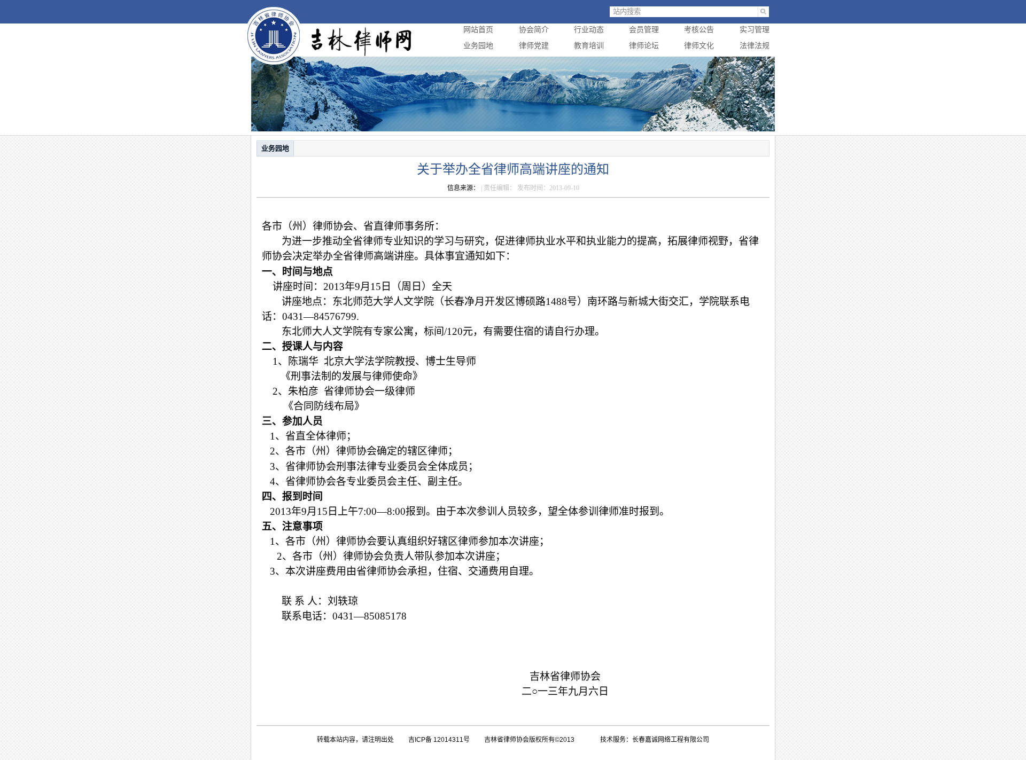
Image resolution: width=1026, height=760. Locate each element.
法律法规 (755, 46)
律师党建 (534, 46)
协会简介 (534, 30)
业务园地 (478, 46)
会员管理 (644, 30)
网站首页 (478, 30)
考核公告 (699, 30)
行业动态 (589, 30)
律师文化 (699, 46)
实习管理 (755, 30)
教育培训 (589, 46)
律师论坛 (644, 46)
